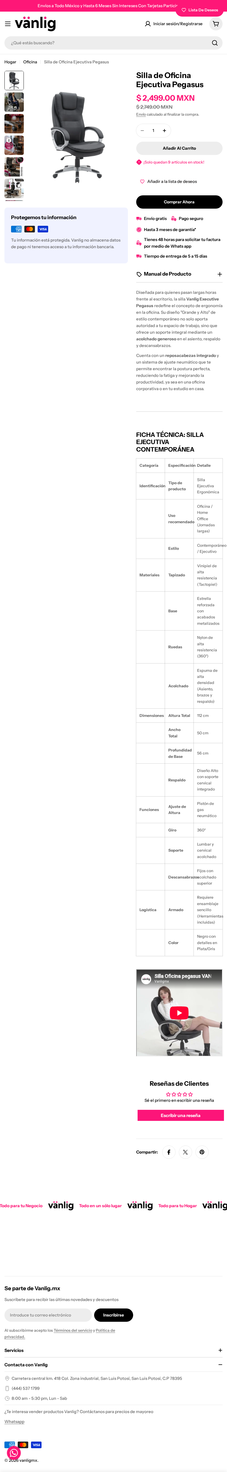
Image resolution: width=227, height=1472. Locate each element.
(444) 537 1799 (26, 1388)
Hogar (10, 61)
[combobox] (113, 43)
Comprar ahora (179, 201)
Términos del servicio (73, 1330)
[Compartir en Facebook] (169, 1152)
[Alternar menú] (7, 23)
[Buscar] (214, 43)
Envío (141, 114)
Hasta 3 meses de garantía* (170, 229)
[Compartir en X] (185, 1152)
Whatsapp (14, 1421)
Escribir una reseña (180, 1115)
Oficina (30, 61)
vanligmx (28, 1460)
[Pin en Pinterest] (202, 1152)
